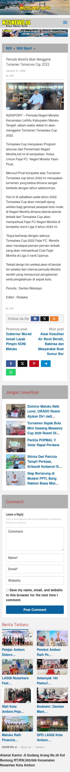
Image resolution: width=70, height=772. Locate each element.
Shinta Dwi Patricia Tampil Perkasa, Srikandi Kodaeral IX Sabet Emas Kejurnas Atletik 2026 (43, 466)
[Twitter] (44, 318)
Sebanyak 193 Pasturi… (47, 680)
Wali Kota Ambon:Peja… (13, 709)
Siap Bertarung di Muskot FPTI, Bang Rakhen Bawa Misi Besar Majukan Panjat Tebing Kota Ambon (44, 483)
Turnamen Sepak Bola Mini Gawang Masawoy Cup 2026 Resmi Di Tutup (44, 430)
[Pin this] (34, 363)
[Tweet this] (22, 363)
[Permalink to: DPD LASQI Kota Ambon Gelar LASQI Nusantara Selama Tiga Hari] (52, 723)
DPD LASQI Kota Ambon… (49, 737)
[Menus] (65, 23)
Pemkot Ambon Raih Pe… (48, 652)
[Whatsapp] (11, 372)
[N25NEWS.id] (16, 22)
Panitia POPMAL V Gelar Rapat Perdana (43, 442)
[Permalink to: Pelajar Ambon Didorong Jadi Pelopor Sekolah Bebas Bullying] (17, 638)
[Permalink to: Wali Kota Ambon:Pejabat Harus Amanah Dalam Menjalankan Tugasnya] (17, 695)
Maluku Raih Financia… (11, 737)
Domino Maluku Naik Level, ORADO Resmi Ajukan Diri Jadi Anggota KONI (43, 414)
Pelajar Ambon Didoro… (13, 652)
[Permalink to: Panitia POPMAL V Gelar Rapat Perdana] (15, 445)
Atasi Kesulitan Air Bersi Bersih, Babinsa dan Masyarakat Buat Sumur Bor (51, 341)
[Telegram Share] (46, 363)
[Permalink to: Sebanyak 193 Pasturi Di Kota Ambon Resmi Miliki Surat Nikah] (52, 667)
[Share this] (11, 363)
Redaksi (40, 747)
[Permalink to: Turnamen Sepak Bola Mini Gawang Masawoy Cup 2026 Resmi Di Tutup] (15, 428)
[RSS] (54, 318)
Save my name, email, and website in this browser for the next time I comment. (34, 595)
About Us (26, 747)
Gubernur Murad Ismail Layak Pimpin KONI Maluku (18, 339)
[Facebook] (35, 318)
